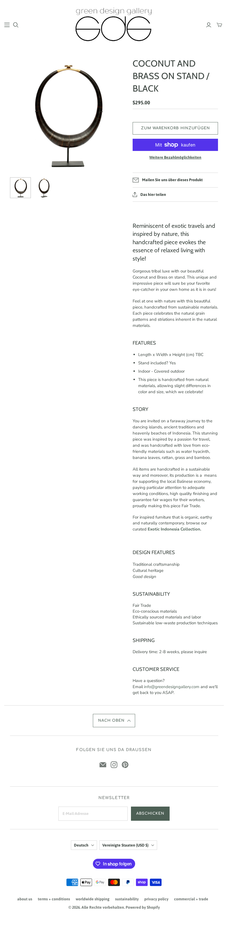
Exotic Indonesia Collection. (174, 529)
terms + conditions (54, 899)
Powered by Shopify (143, 907)
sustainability (127, 899)
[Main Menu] (7, 25)
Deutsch (81, 845)
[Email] (103, 764)
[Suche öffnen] (16, 25)
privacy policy (156, 899)
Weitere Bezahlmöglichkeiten (175, 157)
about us (24, 899)
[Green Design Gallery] (114, 25)
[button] (114, 720)
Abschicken (150, 813)
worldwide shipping (93, 899)
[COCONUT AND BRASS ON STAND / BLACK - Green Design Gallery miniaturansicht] (20, 187)
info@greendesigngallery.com (171, 686)
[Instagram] (114, 764)
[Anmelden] (209, 25)
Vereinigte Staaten (125, 845)
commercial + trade (191, 899)
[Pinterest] (125, 764)
